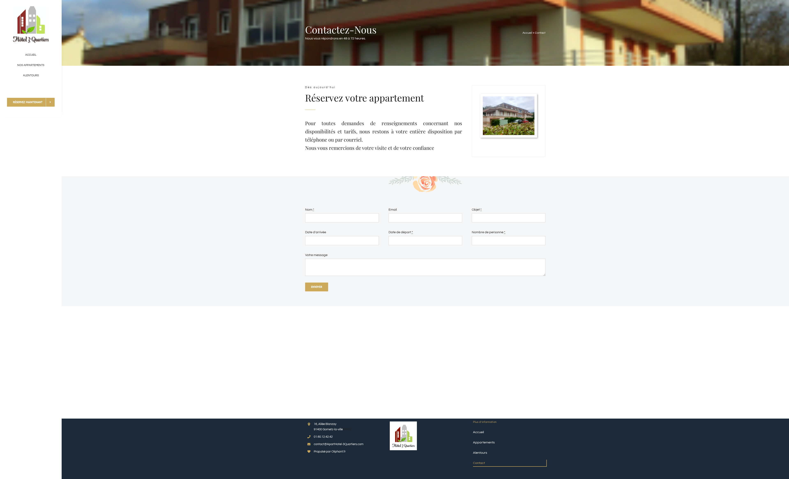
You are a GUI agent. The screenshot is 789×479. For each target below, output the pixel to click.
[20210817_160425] (508, 98)
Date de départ (401, 232)
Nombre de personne (488, 232)
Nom (309, 209)
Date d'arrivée (315, 232)
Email (393, 209)
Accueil (527, 32)
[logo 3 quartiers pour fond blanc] (31, 7)
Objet (477, 209)
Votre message (316, 255)
